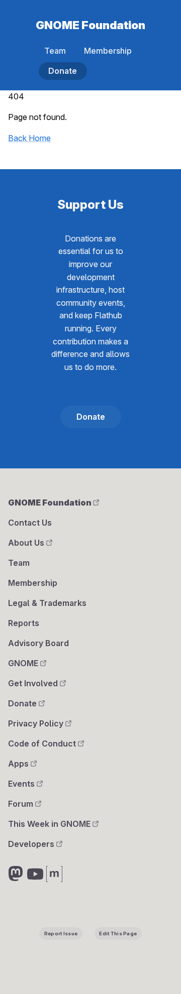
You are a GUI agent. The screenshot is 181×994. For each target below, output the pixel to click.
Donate (62, 71)
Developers (32, 844)
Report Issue (60, 933)
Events (22, 784)
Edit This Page (118, 933)
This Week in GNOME (50, 824)
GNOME (24, 663)
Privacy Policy (36, 723)
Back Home (29, 138)
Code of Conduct (43, 743)
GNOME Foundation (90, 25)
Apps (19, 764)
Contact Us (30, 523)
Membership (108, 51)
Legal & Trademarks (47, 603)
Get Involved (34, 683)
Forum (21, 804)
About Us (27, 543)
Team (55, 51)
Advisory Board (38, 643)
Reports (23, 623)
